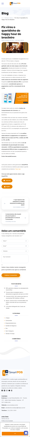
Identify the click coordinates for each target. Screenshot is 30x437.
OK (15, 433)
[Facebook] (2, 390)
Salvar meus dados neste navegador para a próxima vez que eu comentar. (14, 268)
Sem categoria (10, 331)
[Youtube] (9, 390)
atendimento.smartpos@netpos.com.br (15, 408)
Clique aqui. (18, 169)
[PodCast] (11, 390)
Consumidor (9, 320)
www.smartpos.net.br (12, 405)
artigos (8, 318)
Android (8, 180)
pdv (7, 328)
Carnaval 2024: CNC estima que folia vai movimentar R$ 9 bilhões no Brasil (17, 297)
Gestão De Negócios (11, 326)
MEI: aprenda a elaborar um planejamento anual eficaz (17, 289)
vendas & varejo (8, 18)
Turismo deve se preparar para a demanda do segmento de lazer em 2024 (17, 293)
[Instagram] (6, 390)
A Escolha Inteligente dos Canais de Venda (15, 307)
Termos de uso (5, 418)
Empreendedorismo (11, 323)
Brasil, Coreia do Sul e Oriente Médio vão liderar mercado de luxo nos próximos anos (17, 302)
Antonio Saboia (19, 40)
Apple (8, 186)
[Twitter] (4, 390)
